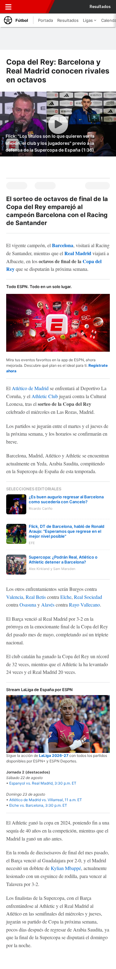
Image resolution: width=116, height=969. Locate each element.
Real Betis (36, 597)
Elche (65, 597)
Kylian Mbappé (66, 868)
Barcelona (62, 245)
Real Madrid (77, 253)
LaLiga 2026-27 (53, 755)
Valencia (14, 597)
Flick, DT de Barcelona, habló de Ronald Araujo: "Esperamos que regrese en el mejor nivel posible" (66, 531)
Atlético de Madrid (30, 388)
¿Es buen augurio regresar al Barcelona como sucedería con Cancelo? (66, 499)
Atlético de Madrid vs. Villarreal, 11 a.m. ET (45, 799)
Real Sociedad (88, 597)
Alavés (47, 604)
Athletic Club (45, 396)
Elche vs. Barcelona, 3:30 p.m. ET (38, 805)
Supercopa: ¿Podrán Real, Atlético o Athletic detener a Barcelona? (63, 559)
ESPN (31, 7)
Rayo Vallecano (84, 604)
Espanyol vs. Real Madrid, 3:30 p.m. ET (42, 783)
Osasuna (27, 604)
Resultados (100, 7)
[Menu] (8, 7)
